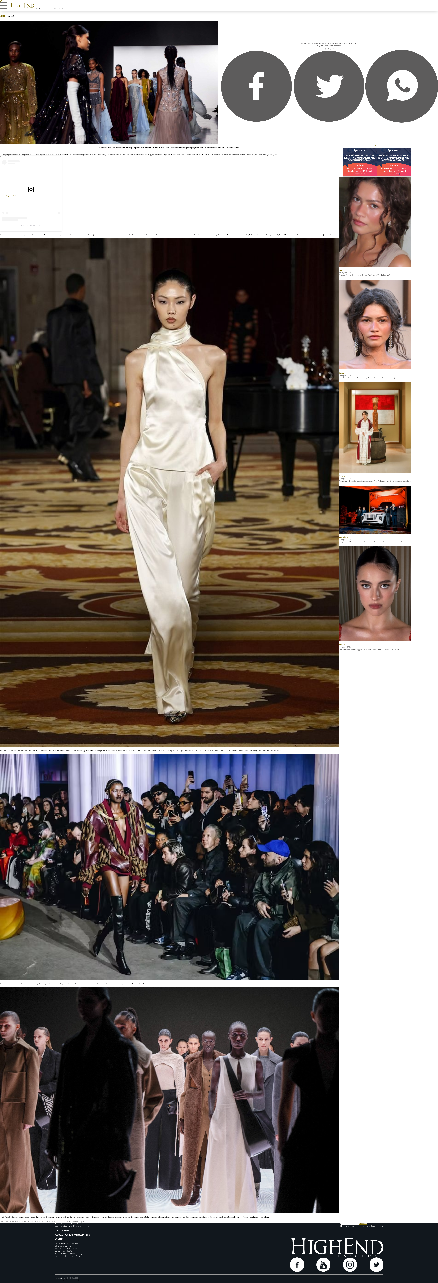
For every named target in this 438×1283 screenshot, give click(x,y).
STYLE (2, 16)
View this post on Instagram (11, 196)
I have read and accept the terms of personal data (363, 1226)
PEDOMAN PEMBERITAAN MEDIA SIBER (72, 1235)
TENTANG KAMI (62, 1230)
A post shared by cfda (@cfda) (31, 225)
